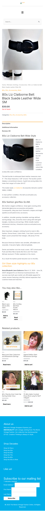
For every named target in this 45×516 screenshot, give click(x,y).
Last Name (7, 494)
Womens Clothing (12, 85)
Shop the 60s (8, 452)
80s (3, 90)
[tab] (22, 124)
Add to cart (5, 316)
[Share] (13, 512)
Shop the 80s (8, 457)
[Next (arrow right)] (13, 515)
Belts (19, 90)
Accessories (23, 85)
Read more (16, 318)
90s (6, 90)
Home (4, 85)
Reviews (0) (6, 131)
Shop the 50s (8, 450)
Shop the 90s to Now (11, 459)
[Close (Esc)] (4, 512)
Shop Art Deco (9, 448)
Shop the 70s (8, 455)
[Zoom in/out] (30, 512)
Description (6, 123)
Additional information (10, 127)
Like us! (8, 469)
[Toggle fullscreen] (22, 512)
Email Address (9, 485)
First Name (7, 489)
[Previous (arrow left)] (4, 515)
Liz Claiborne (17, 188)
